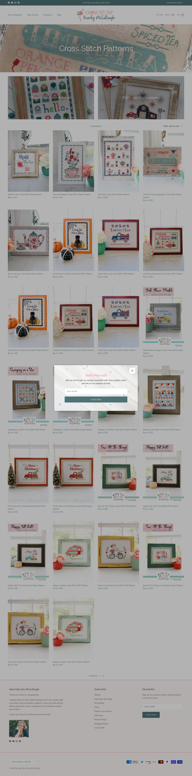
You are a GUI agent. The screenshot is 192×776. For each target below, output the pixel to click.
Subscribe (96, 400)
